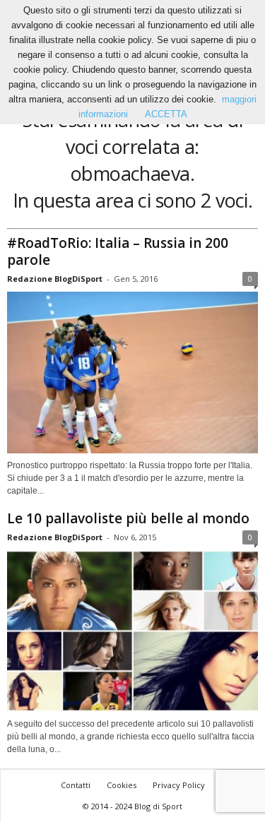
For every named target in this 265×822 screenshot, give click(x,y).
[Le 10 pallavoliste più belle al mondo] (132, 631)
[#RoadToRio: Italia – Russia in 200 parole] (132, 372)
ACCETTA (166, 114)
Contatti (75, 785)
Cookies (121, 785)
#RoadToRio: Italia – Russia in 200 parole (117, 251)
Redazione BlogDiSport (54, 278)
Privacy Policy (179, 785)
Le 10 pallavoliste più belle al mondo (128, 518)
